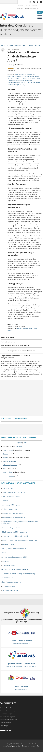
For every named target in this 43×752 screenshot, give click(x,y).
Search (24, 45)
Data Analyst (4, 726)
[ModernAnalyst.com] (21, 655)
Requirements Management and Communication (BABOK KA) (19, 82)
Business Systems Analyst (8, 720)
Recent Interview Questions (11, 45)
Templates (20, 8)
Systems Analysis (8, 544)
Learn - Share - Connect (21, 640)
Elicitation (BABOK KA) (14, 78)
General (10, 76)
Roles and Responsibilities (11, 528)
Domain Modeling (8, 586)
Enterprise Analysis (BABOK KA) (13, 492)
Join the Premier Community (21, 663)
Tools (4, 553)
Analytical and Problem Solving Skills (15, 536)
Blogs (28, 6)
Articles (20, 6)
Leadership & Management (12, 505)
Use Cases (5, 561)
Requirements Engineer (7, 717)
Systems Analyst (5, 723)
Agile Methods (7, 488)
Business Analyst (5, 708)
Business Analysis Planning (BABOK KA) (26, 76)
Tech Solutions (21, 686)
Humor (34, 6)
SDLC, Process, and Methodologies (14, 532)
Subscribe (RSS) (34, 45)
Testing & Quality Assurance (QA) (14, 549)
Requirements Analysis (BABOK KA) (26, 74)
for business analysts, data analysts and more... (21, 666)
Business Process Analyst (8, 711)
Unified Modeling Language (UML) (14, 557)
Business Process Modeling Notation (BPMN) (18, 574)
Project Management (9, 509)
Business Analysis (8, 565)
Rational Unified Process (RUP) (13, 513)
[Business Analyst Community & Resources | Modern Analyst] (12, 16)
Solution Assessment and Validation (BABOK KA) (23, 84)
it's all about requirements (21, 643)
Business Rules (7, 578)
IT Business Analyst (6, 714)
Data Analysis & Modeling (11, 582)
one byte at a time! (21, 689)
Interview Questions (32, 8)
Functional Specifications (11, 497)
